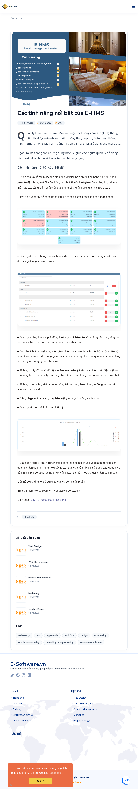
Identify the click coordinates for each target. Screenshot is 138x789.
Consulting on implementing (59, 642)
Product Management (39, 577)
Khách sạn (29, 516)
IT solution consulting (28, 642)
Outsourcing (100, 635)
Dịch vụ (17, 709)
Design (84, 635)
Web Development (38, 562)
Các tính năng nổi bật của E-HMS (60, 113)
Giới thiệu (18, 703)
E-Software (27, 122)
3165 (60, 122)
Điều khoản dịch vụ (23, 715)
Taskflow (69, 635)
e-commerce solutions (91, 642)
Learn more (56, 772)
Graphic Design (36, 609)
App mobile (52, 635)
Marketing (33, 593)
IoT (38, 635)
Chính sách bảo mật (23, 720)
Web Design (35, 546)
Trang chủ (16, 18)
